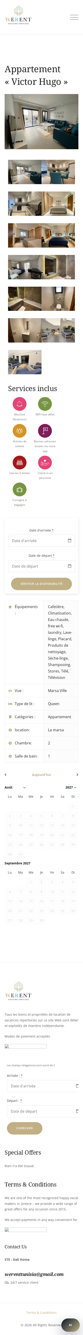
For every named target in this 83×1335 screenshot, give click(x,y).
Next (66, 125)
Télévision (56, 677)
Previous (16, 125)
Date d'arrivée (41, 530)
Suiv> (67, 774)
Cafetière (56, 606)
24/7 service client (24, 1283)
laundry (54, 632)
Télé (64, 671)
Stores (53, 671)
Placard (64, 638)
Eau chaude (58, 619)
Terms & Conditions (41, 1312)
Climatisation (59, 613)
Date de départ (42, 555)
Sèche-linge (58, 658)
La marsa (56, 729)
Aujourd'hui (41, 774)
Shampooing (59, 664)
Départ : (14, 1100)
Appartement (59, 716)
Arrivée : (15, 1075)
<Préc (16, 774)
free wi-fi (55, 626)
